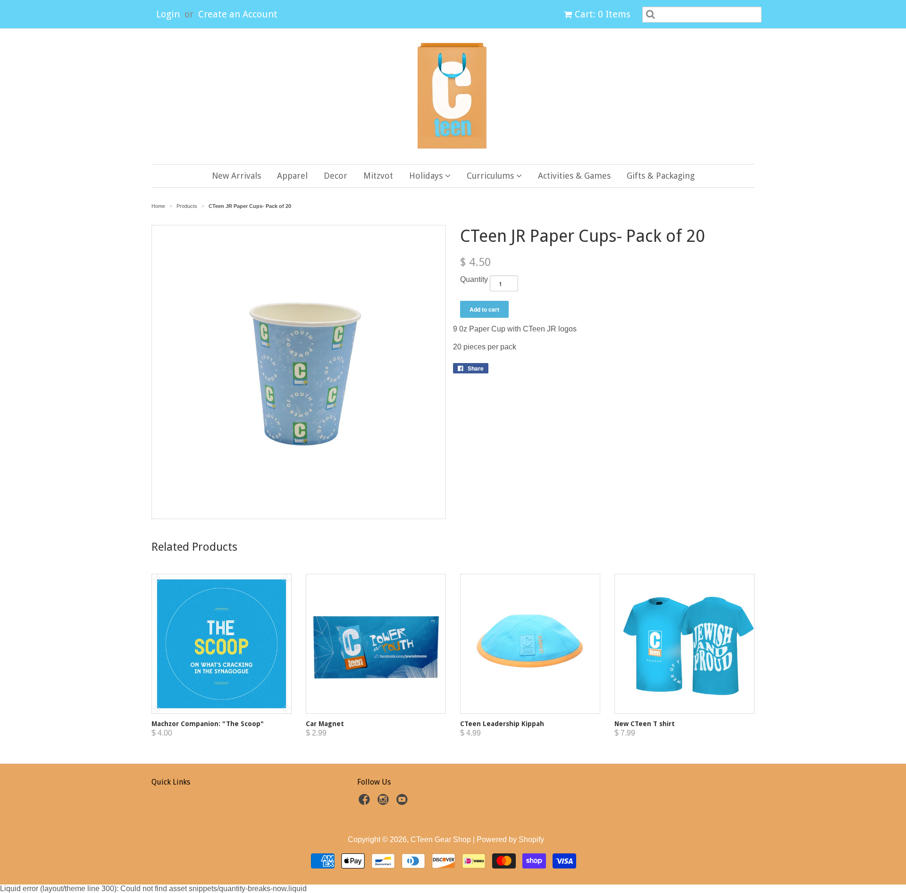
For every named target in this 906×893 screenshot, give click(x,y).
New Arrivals (236, 176)
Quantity (474, 279)
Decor (335, 176)
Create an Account (237, 14)
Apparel (292, 176)
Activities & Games (574, 176)
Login (168, 14)
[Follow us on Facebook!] (366, 802)
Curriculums (491, 176)
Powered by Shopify (510, 839)
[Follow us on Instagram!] (385, 802)
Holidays (427, 176)
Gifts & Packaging (661, 176)
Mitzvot (378, 176)
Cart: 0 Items (602, 14)
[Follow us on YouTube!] (403, 802)
